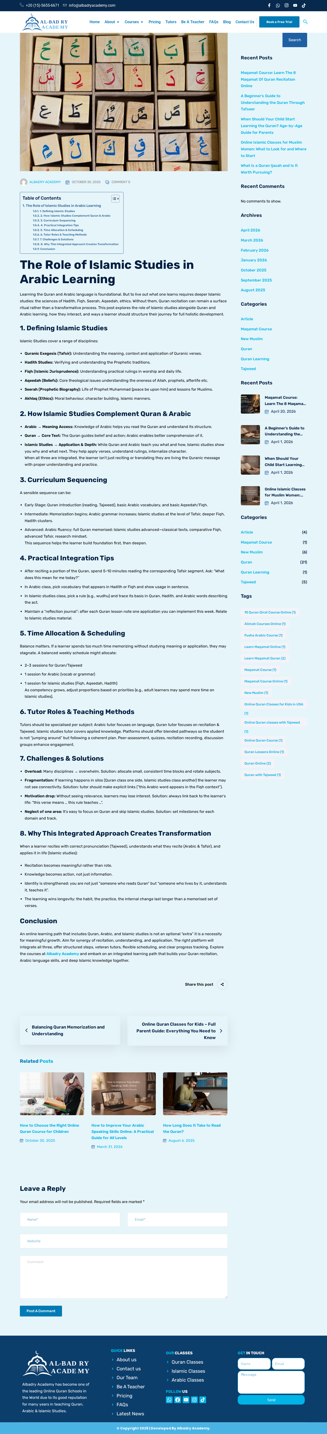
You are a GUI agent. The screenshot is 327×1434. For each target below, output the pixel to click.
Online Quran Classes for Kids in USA (273, 705)
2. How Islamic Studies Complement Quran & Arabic (75, 215)
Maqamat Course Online (266, 681)
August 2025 (253, 290)
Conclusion (47, 249)
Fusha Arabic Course (263, 635)
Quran (246, 349)
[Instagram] (284, 5)
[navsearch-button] (305, 22)
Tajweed (248, 368)
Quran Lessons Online (264, 752)
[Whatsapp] (169, 1399)
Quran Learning (255, 359)
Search (294, 40)
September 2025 (256, 280)
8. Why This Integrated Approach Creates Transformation (79, 244)
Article (247, 319)
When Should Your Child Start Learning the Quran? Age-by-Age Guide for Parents (271, 126)
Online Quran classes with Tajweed (272, 723)
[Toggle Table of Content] (113, 199)
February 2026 (255, 250)
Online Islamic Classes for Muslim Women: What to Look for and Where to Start (273, 149)
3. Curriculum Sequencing (57, 220)
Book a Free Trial (279, 22)
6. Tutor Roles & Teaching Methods (63, 234)
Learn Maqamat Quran (265, 658)
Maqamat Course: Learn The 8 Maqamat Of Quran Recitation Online (268, 79)
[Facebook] (267, 5)
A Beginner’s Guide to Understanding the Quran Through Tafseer (273, 102)
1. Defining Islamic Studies (57, 211)
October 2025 (253, 270)
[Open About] (118, 22)
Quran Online (257, 763)
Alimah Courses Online (265, 624)
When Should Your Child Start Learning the (283, 462)
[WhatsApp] (276, 5)
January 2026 (254, 260)
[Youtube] (293, 5)
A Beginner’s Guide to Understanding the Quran (284, 432)
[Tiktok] (302, 5)
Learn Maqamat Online (264, 647)
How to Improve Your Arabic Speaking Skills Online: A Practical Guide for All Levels (122, 1131)
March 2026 (252, 240)
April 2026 (250, 230)
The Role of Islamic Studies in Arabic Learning (63, 205)
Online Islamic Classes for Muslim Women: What (285, 493)
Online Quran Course (263, 740)
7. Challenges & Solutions (56, 239)
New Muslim (252, 339)
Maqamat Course (256, 329)
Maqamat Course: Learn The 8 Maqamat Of (285, 401)
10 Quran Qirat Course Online (270, 612)
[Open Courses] (142, 22)
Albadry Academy (45, 182)
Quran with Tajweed (262, 775)
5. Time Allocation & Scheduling (61, 230)
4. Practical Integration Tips (60, 225)
